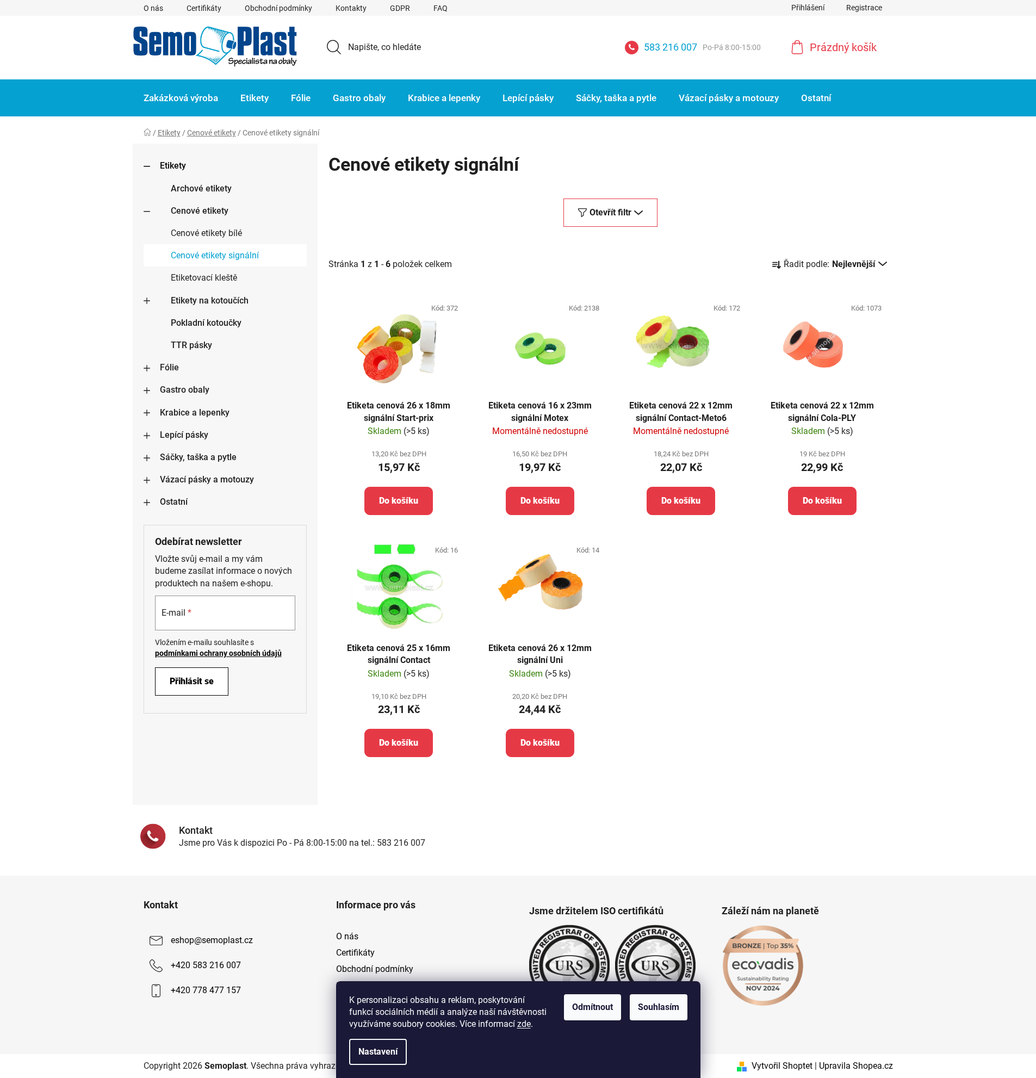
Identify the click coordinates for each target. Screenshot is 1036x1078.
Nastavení (378, 1051)
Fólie (169, 367)
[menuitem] (181, 97)
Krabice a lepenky (194, 412)
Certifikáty (204, 8)
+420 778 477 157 (206, 990)
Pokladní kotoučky (206, 323)
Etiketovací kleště (204, 277)
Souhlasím (658, 1007)
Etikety (173, 165)
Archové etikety (201, 188)
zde (524, 1024)
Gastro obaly (184, 390)
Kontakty (351, 8)
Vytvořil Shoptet (782, 1066)
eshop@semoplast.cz (212, 940)
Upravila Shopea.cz (856, 1066)
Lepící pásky (184, 435)
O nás (153, 8)
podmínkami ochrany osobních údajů (218, 653)
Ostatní (174, 502)
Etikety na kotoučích (210, 300)
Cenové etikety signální (215, 255)
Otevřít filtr (610, 212)
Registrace (864, 7)
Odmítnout (592, 1007)
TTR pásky (191, 345)
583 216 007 (702, 47)
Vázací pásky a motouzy (207, 479)
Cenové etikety (199, 211)
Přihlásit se (192, 681)
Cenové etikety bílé (206, 233)
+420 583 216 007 (206, 965)
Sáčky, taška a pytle (198, 457)
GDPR (400, 8)
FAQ (440, 8)
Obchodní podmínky (278, 8)
